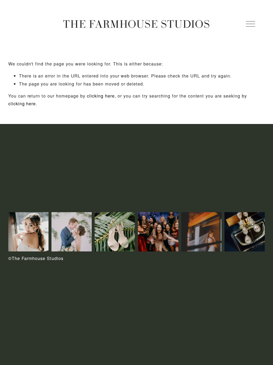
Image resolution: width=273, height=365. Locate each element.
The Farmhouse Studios (136, 23)
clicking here (101, 95)
